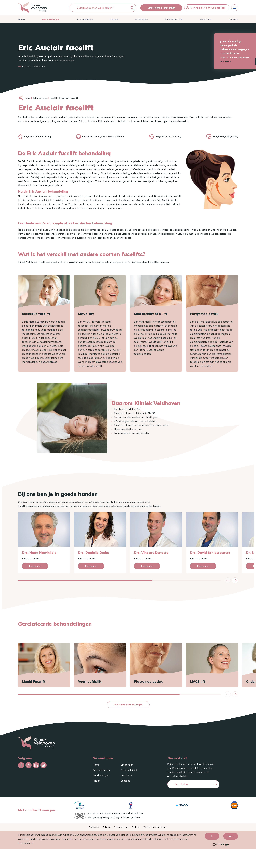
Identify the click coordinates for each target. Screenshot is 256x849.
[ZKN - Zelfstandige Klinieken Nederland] (131, 805)
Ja (212, 836)
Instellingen (223, 844)
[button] (235, 580)
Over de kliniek (173, 19)
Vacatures (205, 19)
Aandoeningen (84, 19)
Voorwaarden (120, 827)
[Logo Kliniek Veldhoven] (32, 7)
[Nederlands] (234, 7)
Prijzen (114, 19)
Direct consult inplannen (161, 7)
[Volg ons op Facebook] (21, 765)
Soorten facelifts (229, 53)
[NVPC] (80, 805)
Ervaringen (141, 19)
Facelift (53, 98)
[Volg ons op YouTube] (43, 765)
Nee (230, 836)
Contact (233, 19)
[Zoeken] (132, 8)
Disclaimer (94, 827)
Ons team (225, 61)
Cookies (135, 827)
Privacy (106, 827)
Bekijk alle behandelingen (128, 704)
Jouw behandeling (230, 41)
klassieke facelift (38, 321)
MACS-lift (88, 321)
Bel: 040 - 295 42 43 (33, 66)
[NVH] (234, 805)
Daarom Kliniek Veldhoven (235, 57)
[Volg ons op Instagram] (28, 765)
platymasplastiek (205, 321)
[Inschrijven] (215, 784)
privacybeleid (179, 776)
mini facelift (144, 345)
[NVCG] (182, 805)
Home (21, 19)
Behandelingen (50, 19)
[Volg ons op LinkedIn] (36, 765)
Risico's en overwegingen (234, 49)
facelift (29, 196)
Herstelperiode (228, 45)
